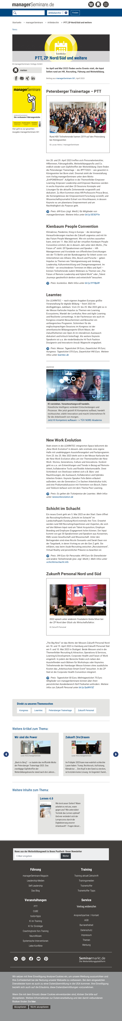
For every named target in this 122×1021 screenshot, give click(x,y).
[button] (27, 71)
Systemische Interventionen (35, 940)
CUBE (35, 911)
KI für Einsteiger (35, 926)
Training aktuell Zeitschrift (86, 875)
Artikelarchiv (53, 22)
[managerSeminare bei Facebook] (31, 958)
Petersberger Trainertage (60, 710)
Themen (86, 940)
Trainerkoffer (86, 885)
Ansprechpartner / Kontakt (86, 915)
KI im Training (35, 921)
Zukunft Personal (86, 710)
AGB (86, 920)
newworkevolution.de (62, 497)
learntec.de (63, 355)
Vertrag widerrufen (86, 906)
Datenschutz (86, 930)
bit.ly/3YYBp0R (92, 283)
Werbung (86, 944)
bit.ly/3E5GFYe (92, 214)
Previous (6, 754)
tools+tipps (35, 916)
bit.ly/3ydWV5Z (86, 687)
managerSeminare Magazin (35, 875)
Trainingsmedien (86, 880)
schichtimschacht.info (57, 562)
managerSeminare (34, 22)
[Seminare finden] (92, 959)
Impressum (86, 935)
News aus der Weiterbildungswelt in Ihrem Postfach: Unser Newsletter (48, 851)
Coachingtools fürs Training (36, 931)
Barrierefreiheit (86, 925)
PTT (35, 906)
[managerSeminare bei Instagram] (23, 958)
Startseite (16, 22)
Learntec (38, 710)
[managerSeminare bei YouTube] (38, 958)
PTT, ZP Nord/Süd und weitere (78, 22)
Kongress (23, 710)
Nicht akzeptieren (39, 1006)
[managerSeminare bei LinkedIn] (15, 958)
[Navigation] (106, 4)
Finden (75, 12)
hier (34, 1001)
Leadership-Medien (35, 880)
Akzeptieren (20, 1006)
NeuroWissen (35, 936)
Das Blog (35, 890)
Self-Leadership (36, 885)
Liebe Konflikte (35, 945)
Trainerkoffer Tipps (86, 890)
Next (116, 754)
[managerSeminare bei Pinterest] (46, 958)
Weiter (66, 856)
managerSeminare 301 (65, 78)
